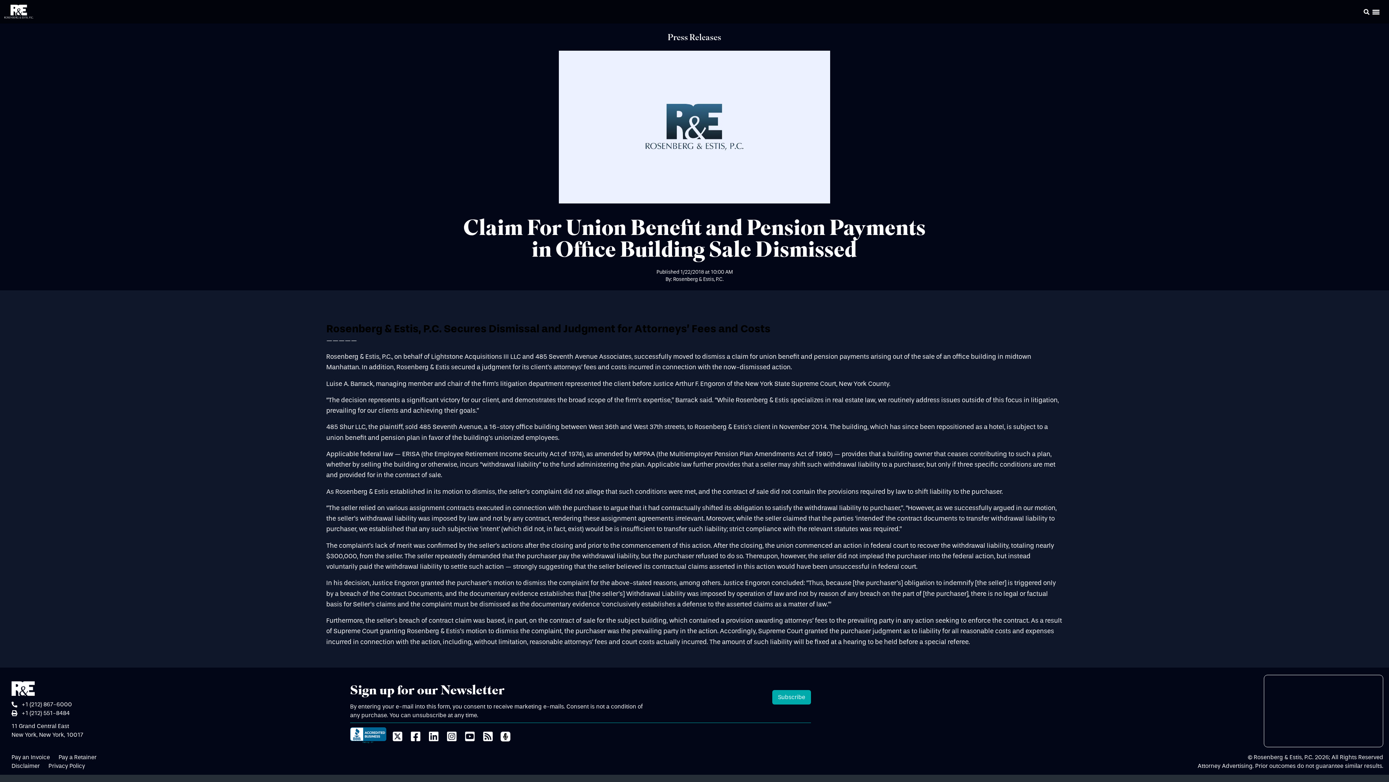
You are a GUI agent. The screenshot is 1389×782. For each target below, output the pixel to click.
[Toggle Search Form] (1366, 12)
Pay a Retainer (78, 757)
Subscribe (791, 697)
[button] (1356, 13)
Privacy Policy (66, 765)
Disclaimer (26, 765)
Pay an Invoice (31, 757)
